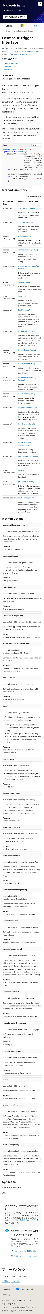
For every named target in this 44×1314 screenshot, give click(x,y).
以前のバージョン (20, 1300)
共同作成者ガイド (27, 1220)
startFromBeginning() (26, 498)
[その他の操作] (40, 31)
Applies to (8, 70)
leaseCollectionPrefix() (26, 364)
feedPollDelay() (24, 310)
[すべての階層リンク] (4, 31)
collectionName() (24, 236)
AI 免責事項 (6, 1300)
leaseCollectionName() (27, 350)
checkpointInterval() (26, 222)
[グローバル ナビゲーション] (2, 26)
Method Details (10, 66)
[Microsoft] (22, 25)
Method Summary (11, 63)
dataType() (22, 296)
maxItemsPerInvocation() (28, 456)
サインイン (38, 26)
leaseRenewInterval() (26, 424)
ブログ (31, 1300)
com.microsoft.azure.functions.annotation (20, 31)
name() (21, 470)
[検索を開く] (30, 26)
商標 (13, 1311)
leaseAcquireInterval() (26, 331)
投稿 (3, 1304)
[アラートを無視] (40, 4)
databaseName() (24, 282)
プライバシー (13, 1304)
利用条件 (5, 1311)
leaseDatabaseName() (26, 394)
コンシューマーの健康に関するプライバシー (18, 1307)
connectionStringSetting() (28, 250)
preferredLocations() (26, 481)
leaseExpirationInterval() (27, 407)
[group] (22, 166)
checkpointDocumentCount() (29, 208)
